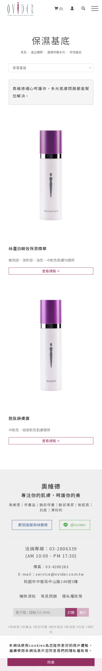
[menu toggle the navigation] (94, 8)
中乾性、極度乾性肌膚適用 (29, 429)
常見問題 (49, 596)
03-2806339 (63, 548)
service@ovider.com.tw (60, 574)
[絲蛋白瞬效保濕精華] (51, 174)
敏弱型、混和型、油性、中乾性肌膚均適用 (42, 260)
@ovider (78, 524)
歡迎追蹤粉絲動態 (33, 524)
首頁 (23, 52)
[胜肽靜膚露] (51, 344)
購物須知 (28, 596)
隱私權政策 (72, 596)
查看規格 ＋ (51, 270)
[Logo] (20, 8)
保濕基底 (75, 52)
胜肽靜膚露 (19, 418)
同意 (51, 662)
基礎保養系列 (56, 52)
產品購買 (37, 52)
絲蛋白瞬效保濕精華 (28, 248)
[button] (83, 9)
